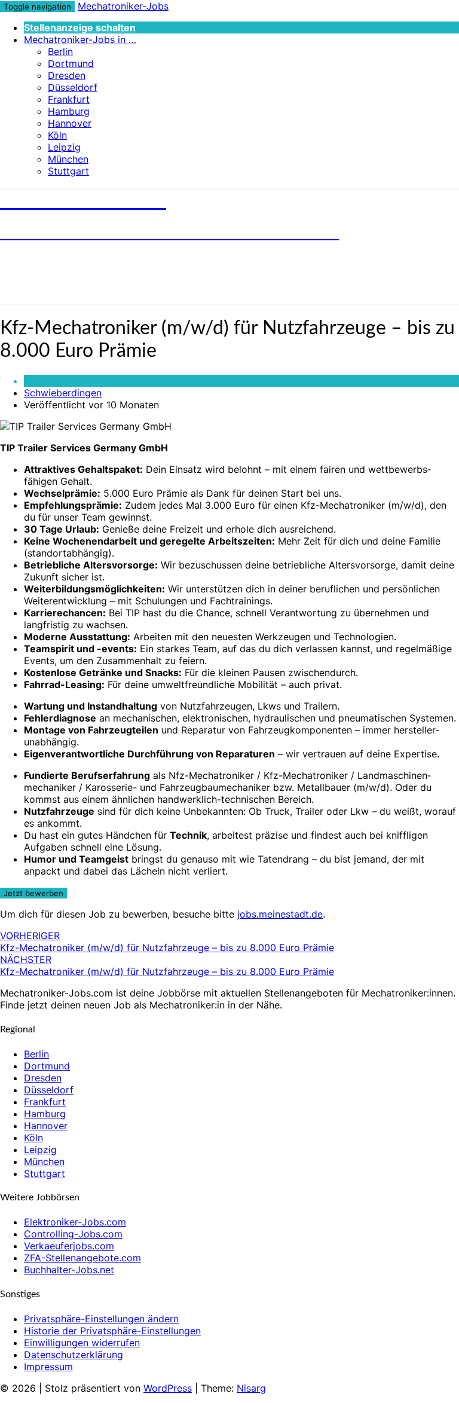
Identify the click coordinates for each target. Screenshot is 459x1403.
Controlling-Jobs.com (73, 1234)
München (68, 159)
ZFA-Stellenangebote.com (82, 1258)
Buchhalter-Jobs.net (69, 1270)
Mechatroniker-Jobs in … (80, 39)
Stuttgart (68, 171)
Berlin (60, 51)
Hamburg (69, 111)
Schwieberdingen (63, 393)
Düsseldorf (72, 87)
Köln (57, 135)
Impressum (48, 1367)
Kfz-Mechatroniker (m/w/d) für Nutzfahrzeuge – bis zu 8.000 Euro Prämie (167, 941)
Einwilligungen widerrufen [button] (82, 1343)
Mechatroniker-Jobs (123, 6)
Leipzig (64, 147)
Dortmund (71, 63)
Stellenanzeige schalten (80, 27)
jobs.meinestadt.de (280, 914)
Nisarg (251, 1388)
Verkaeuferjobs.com (69, 1246)
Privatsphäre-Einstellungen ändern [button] (101, 1319)
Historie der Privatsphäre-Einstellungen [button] (112, 1331)
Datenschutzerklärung (73, 1355)
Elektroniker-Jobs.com (75, 1222)
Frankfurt (69, 99)
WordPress (167, 1388)
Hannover (69, 123)
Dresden (66, 75)
